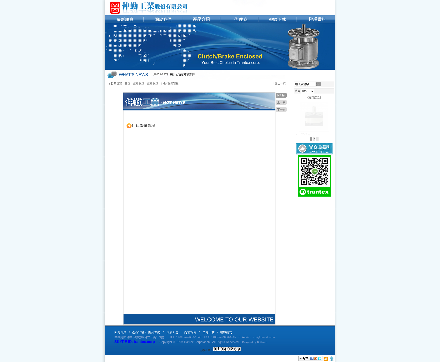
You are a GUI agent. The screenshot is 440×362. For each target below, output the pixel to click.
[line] (314, 196)
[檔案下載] (277, 11)
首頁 (127, 83)
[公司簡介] (162, 11)
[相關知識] (239, 11)
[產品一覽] (201, 11)
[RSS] (325, 358)
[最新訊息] (124, 11)
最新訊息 (138, 83)
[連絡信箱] (316, 11)
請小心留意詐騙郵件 (182, 74)
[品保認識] (314, 154)
